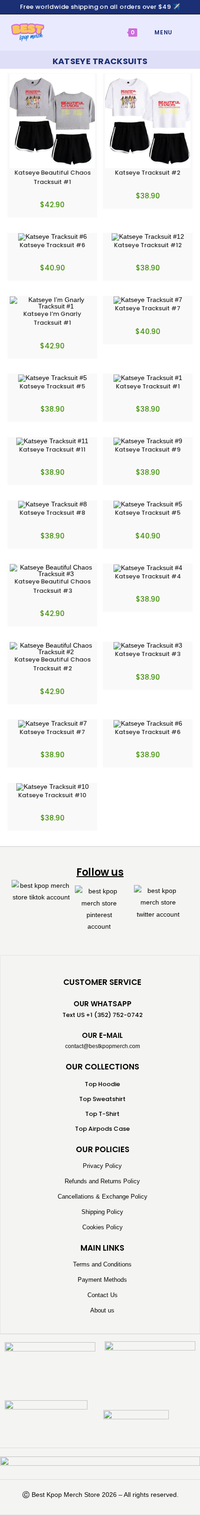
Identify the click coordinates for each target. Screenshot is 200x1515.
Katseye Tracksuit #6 (52, 245)
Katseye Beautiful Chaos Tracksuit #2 (52, 664)
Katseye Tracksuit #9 (147, 449)
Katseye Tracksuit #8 (52, 512)
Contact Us (102, 1295)
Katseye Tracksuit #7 (147, 308)
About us (102, 1310)
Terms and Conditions (102, 1264)
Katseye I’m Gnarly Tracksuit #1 (52, 318)
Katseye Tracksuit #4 (148, 576)
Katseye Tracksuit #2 (147, 172)
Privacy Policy (102, 1165)
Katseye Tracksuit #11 (52, 449)
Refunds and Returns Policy (102, 1181)
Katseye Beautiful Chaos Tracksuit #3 (52, 586)
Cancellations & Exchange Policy (102, 1196)
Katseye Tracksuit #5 (52, 386)
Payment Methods (102, 1279)
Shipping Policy (102, 1211)
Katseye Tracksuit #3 (147, 653)
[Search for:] (180, 32)
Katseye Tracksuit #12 (148, 245)
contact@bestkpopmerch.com (102, 1046)
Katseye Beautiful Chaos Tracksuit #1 (52, 177)
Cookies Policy (102, 1227)
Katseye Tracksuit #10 (52, 795)
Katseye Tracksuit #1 (148, 386)
